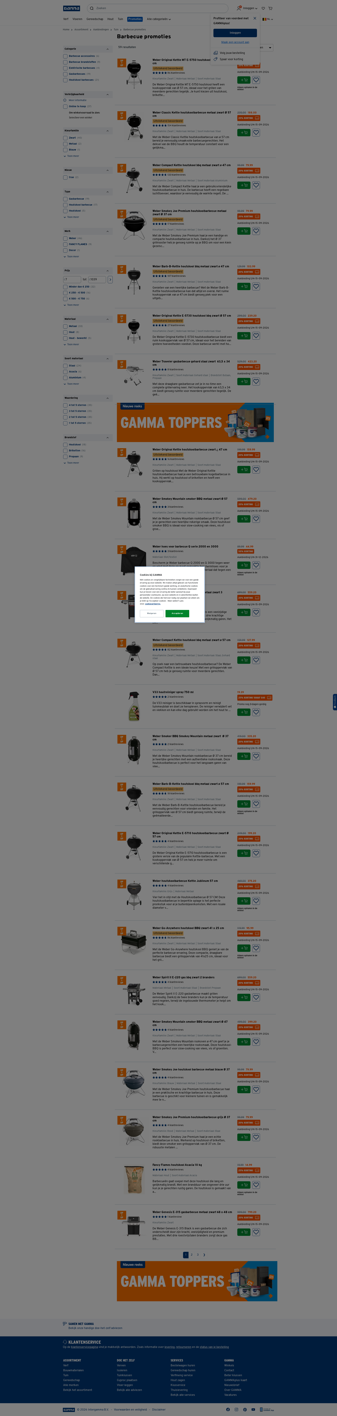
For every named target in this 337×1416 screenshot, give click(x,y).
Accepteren (177, 613)
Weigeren (152, 613)
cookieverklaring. (153, 604)
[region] (170, 594)
